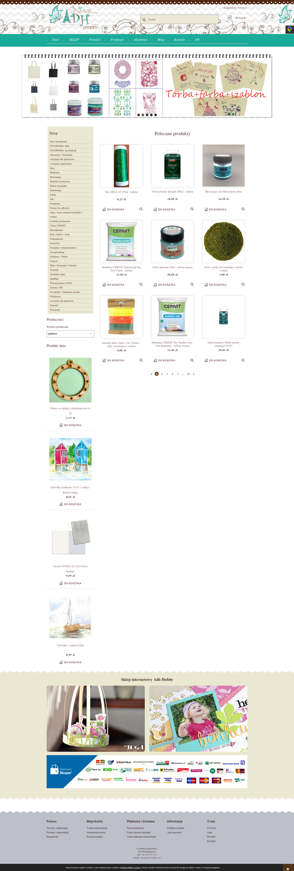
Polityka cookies (175, 828)
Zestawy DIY (56, 287)
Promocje (55, 309)
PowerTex (55, 243)
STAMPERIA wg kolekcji (63, 150)
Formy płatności (135, 828)
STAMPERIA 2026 (59, 146)
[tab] (138, 115)
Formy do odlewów (60, 208)
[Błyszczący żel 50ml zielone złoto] (223, 165)
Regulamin (52, 836)
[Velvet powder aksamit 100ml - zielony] (172, 165)
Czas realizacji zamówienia (141, 836)
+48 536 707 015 (149, 855)
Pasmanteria (56, 239)
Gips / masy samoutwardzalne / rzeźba (66, 214)
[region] (147, 86)
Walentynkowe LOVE (61, 283)
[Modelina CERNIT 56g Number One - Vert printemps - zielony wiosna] (172, 316)
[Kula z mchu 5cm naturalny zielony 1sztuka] (223, 241)
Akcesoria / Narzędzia (61, 155)
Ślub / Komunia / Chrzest (63, 265)
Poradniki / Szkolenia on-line (65, 292)
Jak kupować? (174, 832)
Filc (52, 199)
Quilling (54, 278)
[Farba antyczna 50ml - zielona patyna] (172, 241)
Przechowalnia (95, 836)
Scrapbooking (57, 252)
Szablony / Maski (59, 256)
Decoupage (55, 177)
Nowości (54, 305)
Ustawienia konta (96, 832)
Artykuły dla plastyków (62, 159)
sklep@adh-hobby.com (150, 858)
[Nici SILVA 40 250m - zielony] (121, 165)
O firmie (211, 828)
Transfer (54, 270)
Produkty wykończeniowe (63, 247)
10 (188, 374)
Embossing (55, 190)
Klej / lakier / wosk (60, 234)
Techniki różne (57, 274)
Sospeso (54, 261)
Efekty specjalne (58, 186)
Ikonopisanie (56, 230)
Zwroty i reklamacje (57, 828)
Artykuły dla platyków (62, 301)
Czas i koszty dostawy (139, 832)
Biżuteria (54, 172)
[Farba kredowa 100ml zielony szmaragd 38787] (223, 316)
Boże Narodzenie (58, 141)
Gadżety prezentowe (60, 221)
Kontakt (211, 836)
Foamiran (55, 203)
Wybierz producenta (57, 327)
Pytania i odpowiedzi (58, 832)
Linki (209, 832)
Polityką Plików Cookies (130, 867)
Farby (53, 194)
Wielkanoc (55, 296)
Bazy (52, 168)
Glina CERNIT (58, 225)
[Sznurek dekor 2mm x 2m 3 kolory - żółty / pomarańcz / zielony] (121, 316)
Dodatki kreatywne (60, 181)
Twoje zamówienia (97, 828)
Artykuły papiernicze (61, 163)
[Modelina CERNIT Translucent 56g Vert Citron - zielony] (121, 241)
